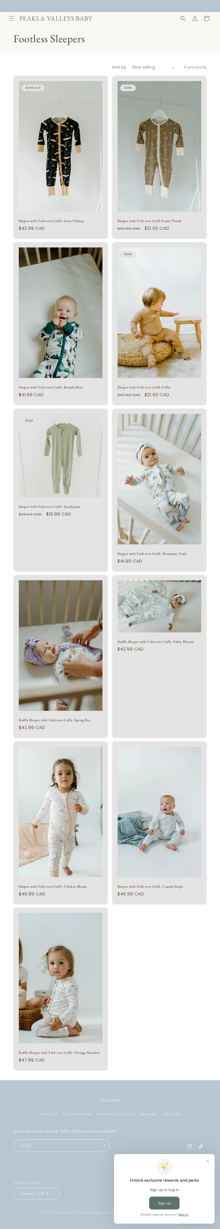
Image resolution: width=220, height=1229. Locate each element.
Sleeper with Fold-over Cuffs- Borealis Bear (51, 387)
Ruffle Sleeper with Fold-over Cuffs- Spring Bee (54, 720)
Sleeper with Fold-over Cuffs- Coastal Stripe (150, 886)
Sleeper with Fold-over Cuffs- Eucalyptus (49, 507)
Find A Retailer (77, 1114)
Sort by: (119, 67)
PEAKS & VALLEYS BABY (71, 1212)
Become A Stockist (116, 1114)
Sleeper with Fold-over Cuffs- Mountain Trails (152, 554)
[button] (11, 18)
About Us (48, 1114)
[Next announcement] (209, 6)
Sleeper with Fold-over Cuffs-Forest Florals (149, 221)
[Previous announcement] (10, 6)
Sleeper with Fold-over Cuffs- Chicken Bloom (53, 886)
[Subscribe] (104, 1145)
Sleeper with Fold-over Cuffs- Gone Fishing (51, 221)
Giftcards (171, 1114)
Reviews (148, 1114)
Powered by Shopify (106, 1212)
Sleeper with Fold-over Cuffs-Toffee (144, 387)
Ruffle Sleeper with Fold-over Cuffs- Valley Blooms (156, 641)
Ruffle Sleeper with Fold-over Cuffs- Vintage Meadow (59, 1053)
